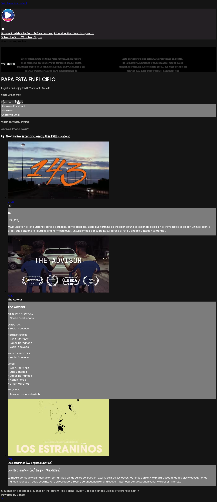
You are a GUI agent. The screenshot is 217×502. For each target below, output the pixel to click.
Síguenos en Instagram (44, 491)
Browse (6, 33)
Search (31, 33)
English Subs (19, 33)
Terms (70, 491)
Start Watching (76, 33)
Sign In (38, 37)
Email (20, 102)
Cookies (90, 491)
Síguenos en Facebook (15, 491)
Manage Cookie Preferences (113, 491)
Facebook (7, 102)
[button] (3, 29)
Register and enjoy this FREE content (21, 88)
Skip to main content (14, 3)
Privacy (80, 491)
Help (63, 491)
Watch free (8, 64)
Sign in (90, 33)
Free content (44, 33)
